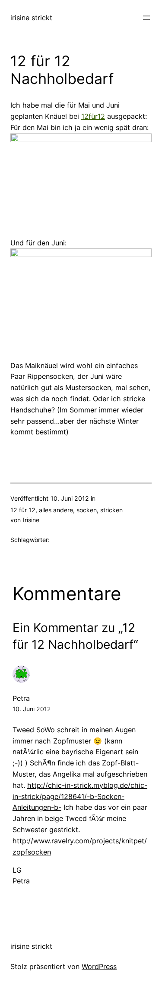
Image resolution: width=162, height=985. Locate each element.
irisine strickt (31, 17)
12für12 (93, 116)
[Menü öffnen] (146, 17)
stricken (111, 510)
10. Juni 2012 (32, 708)
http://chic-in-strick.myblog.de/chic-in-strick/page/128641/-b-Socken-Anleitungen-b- (80, 796)
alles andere (56, 510)
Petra (21, 698)
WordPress (99, 966)
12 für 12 (22, 510)
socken (86, 510)
